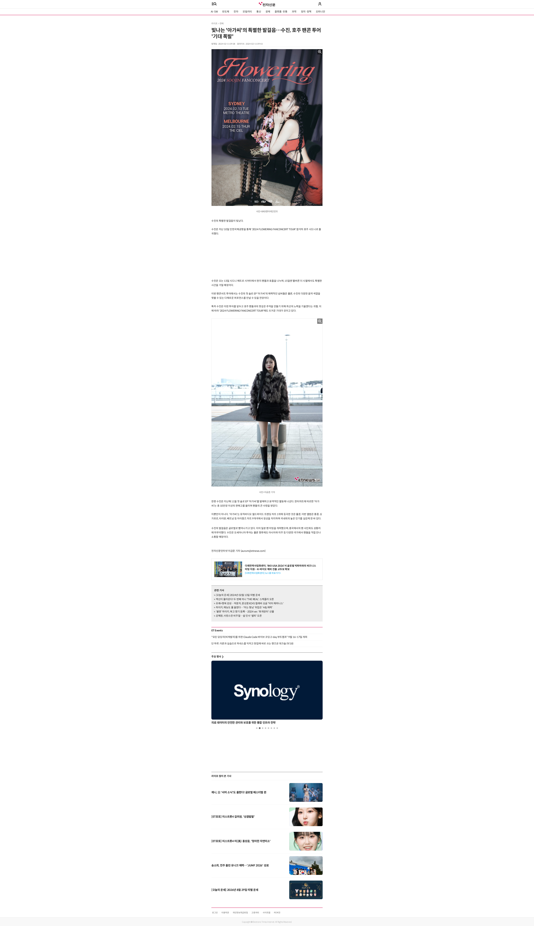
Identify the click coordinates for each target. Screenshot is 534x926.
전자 (236, 11)
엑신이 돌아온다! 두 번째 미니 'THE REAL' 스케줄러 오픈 (245, 599)
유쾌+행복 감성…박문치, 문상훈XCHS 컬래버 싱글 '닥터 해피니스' (250, 603)
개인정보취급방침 (240, 912)
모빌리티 (247, 11)
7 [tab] (274, 728)
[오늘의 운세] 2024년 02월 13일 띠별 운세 (238, 595)
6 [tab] (271, 728)
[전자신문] (267, 4)
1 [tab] (257, 728)
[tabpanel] (267, 693)
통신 (258, 11)
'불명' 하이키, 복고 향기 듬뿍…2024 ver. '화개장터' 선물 (245, 611)
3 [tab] (262, 728)
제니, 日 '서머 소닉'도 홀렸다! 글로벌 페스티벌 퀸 (238, 792)
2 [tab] (259, 728)
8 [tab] (277, 728)
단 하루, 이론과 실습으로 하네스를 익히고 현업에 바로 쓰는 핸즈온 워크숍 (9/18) (252, 643)
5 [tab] (268, 728)
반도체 (225, 11)
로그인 (215, 912)
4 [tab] (265, 728)
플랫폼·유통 (281, 11)
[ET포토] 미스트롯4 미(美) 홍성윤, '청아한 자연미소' (241, 841)
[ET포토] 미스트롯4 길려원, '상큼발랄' (233, 816)
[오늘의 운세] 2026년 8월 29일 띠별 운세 (234, 890)
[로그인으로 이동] (320, 4)
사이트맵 (266, 912)
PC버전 (277, 912)
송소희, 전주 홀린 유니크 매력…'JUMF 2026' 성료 (240, 865)
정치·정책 (306, 11)
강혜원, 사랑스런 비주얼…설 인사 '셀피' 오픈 (239, 615)
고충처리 (255, 912)
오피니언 (320, 11)
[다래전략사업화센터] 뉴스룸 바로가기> (263, 573)
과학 (294, 11)
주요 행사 (217, 656)
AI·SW (214, 11)
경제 (267, 11)
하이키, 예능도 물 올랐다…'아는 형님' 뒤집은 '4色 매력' (244, 607)
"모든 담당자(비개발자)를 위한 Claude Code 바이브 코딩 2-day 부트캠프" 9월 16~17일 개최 (259, 637)
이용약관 (225, 912)
